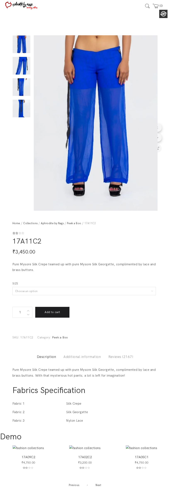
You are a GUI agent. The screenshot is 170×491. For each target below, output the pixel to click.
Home (16, 223)
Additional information (82, 357)
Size (15, 283)
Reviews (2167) (120, 357)
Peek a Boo (74, 223)
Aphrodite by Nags (52, 223)
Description (46, 357)
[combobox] (84, 291)
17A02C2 (85, 457)
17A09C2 (28, 457)
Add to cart (52, 312)
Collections (30, 223)
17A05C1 (141, 457)
